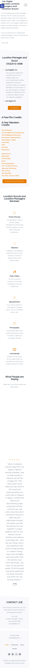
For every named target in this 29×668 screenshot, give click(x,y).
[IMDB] (9, 654)
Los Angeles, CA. (11, 70)
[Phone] (19, 654)
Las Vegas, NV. (10, 101)
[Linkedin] (12, 654)
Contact (14, 648)
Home (7, 645)
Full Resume (14, 645)
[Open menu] (25, 5)
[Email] (16, 654)
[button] (2, 6)
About (22, 645)
